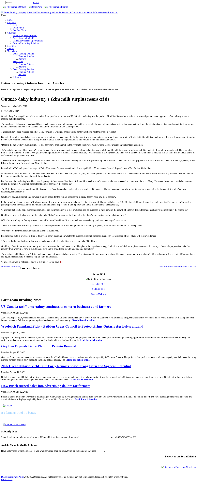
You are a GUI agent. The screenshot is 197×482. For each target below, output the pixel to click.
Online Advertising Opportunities (28, 40)
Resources (11, 46)
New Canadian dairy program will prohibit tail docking (177, 266)
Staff (15, 25)
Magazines (12, 51)
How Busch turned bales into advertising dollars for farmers (45, 386)
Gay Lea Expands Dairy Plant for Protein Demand (38, 346)
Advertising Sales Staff (23, 38)
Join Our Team (19, 30)
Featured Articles (26, 56)
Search (36, 2)
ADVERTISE (98, 284)
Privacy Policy (17, 477)
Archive (22, 59)
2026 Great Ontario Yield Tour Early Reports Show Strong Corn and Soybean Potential (66, 366)
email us (100, 451)
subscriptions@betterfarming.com (95, 437)
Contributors (18, 27)
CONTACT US (98, 294)
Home (10, 20)
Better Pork (18, 61)
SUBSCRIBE (98, 289)
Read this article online (83, 320)
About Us (11, 22)
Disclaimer (6, 477)
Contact (10, 48)
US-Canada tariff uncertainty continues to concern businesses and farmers (56, 306)
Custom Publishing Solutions (26, 43)
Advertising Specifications (25, 35)
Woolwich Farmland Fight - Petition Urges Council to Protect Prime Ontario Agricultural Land (72, 326)
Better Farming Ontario (23, 53)
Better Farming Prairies (23, 69)
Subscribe (17, 77)
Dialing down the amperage (10, 266)
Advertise (11, 33)
